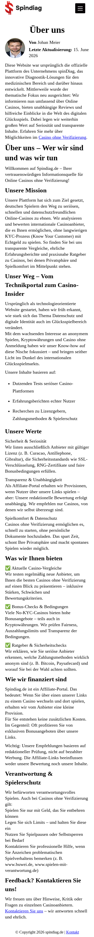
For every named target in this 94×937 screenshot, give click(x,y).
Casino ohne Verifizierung (62, 137)
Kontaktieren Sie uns (24, 910)
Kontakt (72, 932)
